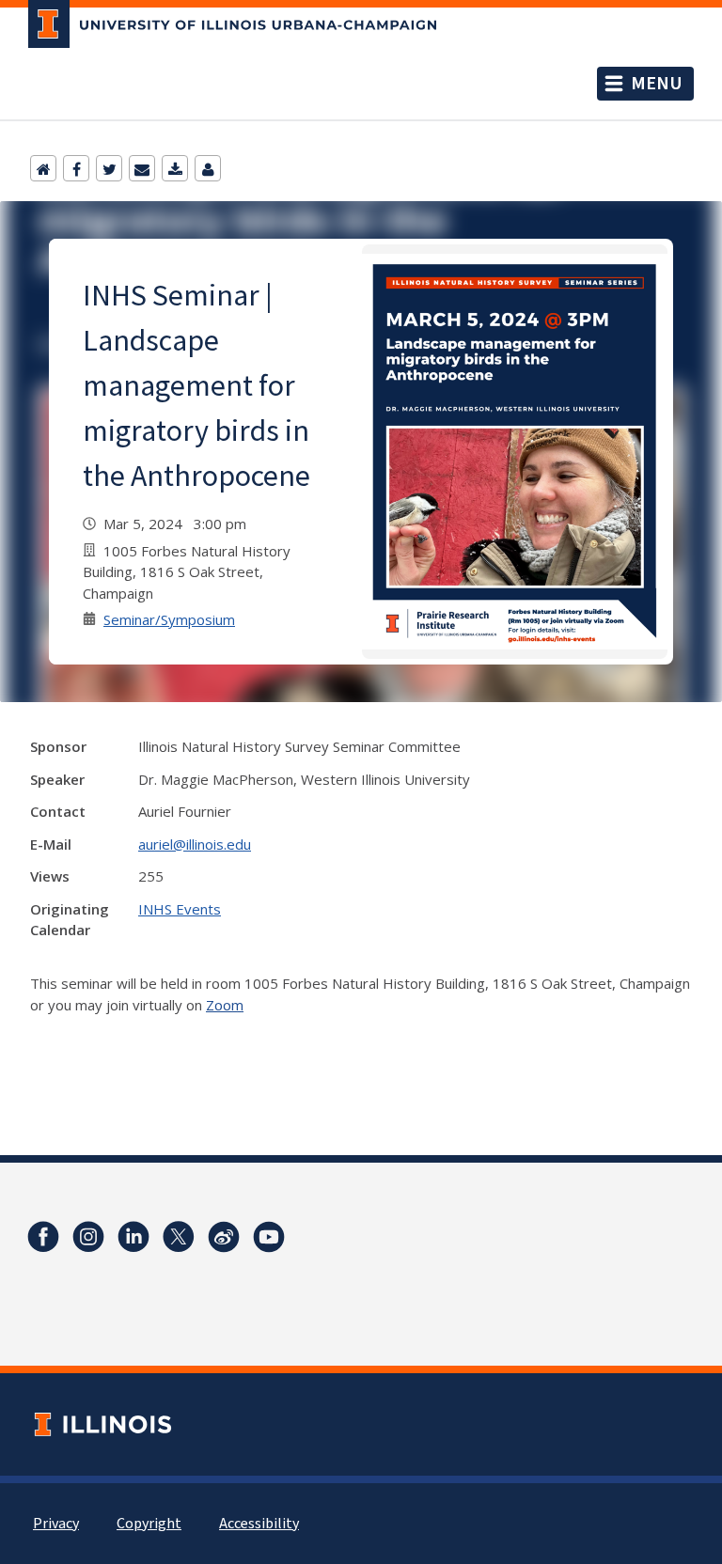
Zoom (224, 1004)
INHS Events (179, 908)
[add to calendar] (175, 168)
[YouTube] (269, 1237)
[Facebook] (76, 168)
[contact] (208, 168)
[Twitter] (109, 168)
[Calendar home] (43, 168)
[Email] (142, 168)
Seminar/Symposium (169, 619)
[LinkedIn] (133, 1237)
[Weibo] (223, 1237)
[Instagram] (88, 1237)
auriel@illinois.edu (194, 844)
